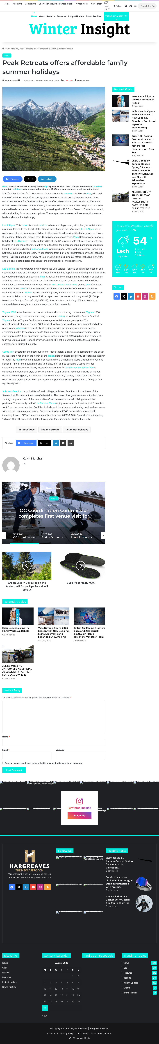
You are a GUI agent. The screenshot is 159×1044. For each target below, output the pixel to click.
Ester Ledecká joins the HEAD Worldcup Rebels (16, 629)
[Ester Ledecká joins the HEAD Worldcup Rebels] (18, 616)
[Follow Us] (79, 802)
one (88, 284)
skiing (61, 316)
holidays (17, 189)
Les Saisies (8, 268)
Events (126, 987)
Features (61, 16)
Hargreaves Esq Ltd (99, 1028)
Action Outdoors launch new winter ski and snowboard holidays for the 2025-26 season (53, 516)
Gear (41, 16)
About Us (17, 3)
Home (7, 3)
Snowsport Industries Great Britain (56, 3)
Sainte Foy (8, 351)
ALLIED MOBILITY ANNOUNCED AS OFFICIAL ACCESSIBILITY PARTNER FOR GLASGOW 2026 (17, 670)
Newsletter (96, 3)
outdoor (43, 225)
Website (60, 750)
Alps (46, 186)
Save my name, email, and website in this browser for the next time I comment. (44, 763)
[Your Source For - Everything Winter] (79, 30)
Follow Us (79, 815)
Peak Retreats (50, 429)
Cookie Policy (82, 1033)
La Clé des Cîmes (46, 403)
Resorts (51, 16)
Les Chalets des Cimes (64, 284)
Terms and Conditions (101, 1033)
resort (25, 225)
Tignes (90, 312)
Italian (51, 355)
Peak (4, 186)
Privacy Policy (66, 1033)
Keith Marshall (11, 80)
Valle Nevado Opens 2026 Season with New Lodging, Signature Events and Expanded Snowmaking (53, 632)
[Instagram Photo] (13, 794)
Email (5, 750)
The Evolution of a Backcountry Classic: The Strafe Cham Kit (118, 899)
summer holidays (77, 429)
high (42, 276)
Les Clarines (20, 241)
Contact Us (30, 3)
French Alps (27, 429)
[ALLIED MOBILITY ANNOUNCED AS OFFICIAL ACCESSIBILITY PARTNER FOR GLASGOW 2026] (18, 654)
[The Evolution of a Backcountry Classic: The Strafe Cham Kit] (144, 903)
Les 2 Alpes (8, 225)
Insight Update (76, 16)
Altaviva (20, 328)
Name (6, 736)
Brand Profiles (93, 16)
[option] (53, 513)
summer (98, 186)
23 (78, 995)
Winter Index (82, 3)
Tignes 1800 (9, 312)
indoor (35, 248)
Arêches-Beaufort (12, 391)
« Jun (44, 1015)
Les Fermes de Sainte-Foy (79, 367)
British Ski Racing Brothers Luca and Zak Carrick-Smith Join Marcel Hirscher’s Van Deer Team (89, 632)
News (34, 16)
